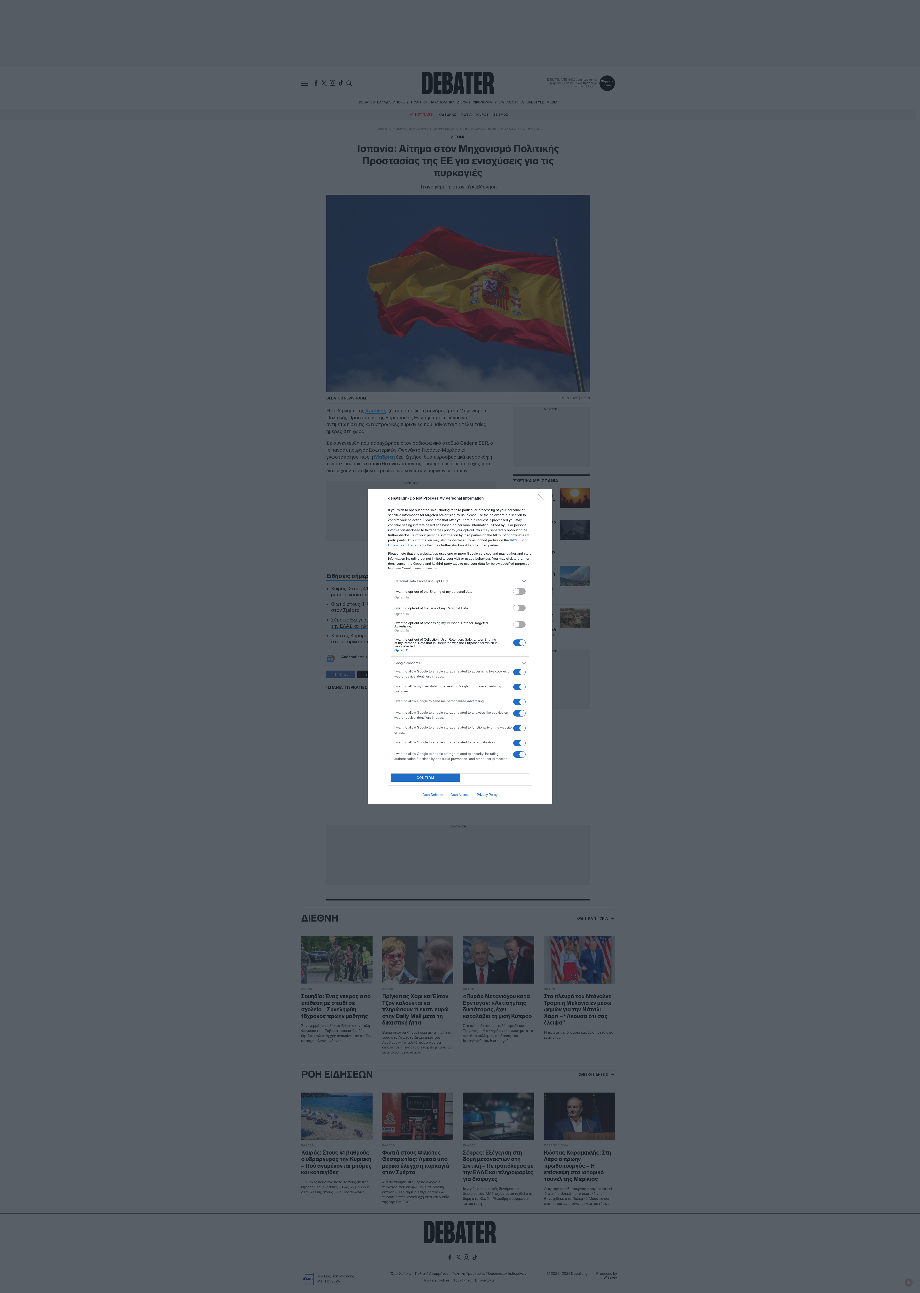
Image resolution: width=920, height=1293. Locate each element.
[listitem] (460, 580)
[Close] (542, 498)
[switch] (519, 591)
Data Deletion (433, 795)
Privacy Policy (487, 795)
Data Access (460, 795)
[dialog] (460, 646)
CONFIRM (425, 778)
